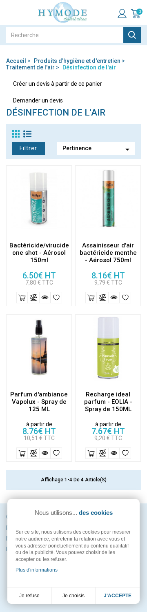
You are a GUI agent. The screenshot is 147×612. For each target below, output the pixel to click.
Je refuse (29, 596)
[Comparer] (33, 297)
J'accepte (117, 596)
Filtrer (28, 148)
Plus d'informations (37, 570)
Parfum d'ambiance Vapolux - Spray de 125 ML (39, 402)
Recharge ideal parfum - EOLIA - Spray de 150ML (108, 402)
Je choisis (73, 596)
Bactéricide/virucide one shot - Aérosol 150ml (39, 253)
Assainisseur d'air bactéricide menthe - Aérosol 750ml (108, 253)
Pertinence (97, 149)
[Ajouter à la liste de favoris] (56, 297)
